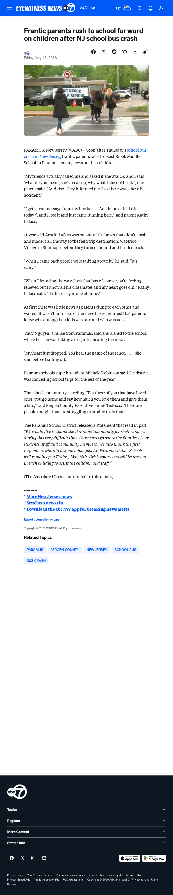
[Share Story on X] (104, 51)
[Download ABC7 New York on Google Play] (154, 858)
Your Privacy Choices (39, 875)
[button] (9, 7)
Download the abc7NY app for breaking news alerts (78, 509)
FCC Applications (73, 879)
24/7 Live (87, 7)
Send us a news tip (45, 502)
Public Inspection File (46, 879)
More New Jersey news (49, 496)
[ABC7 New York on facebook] (11, 858)
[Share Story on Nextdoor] (124, 51)
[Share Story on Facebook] (93, 51)
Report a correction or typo (41, 519)
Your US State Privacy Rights (105, 875)
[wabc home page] (17, 791)
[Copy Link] (145, 51)
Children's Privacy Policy (70, 875)
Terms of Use (133, 875)
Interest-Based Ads (18, 879)
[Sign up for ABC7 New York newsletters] (44, 858)
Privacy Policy (15, 875)
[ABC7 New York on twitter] (22, 858)
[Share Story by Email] (135, 51)
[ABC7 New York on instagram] (33, 858)
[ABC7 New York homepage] (45, 8)
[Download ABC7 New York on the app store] (130, 858)
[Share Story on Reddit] (114, 51)
